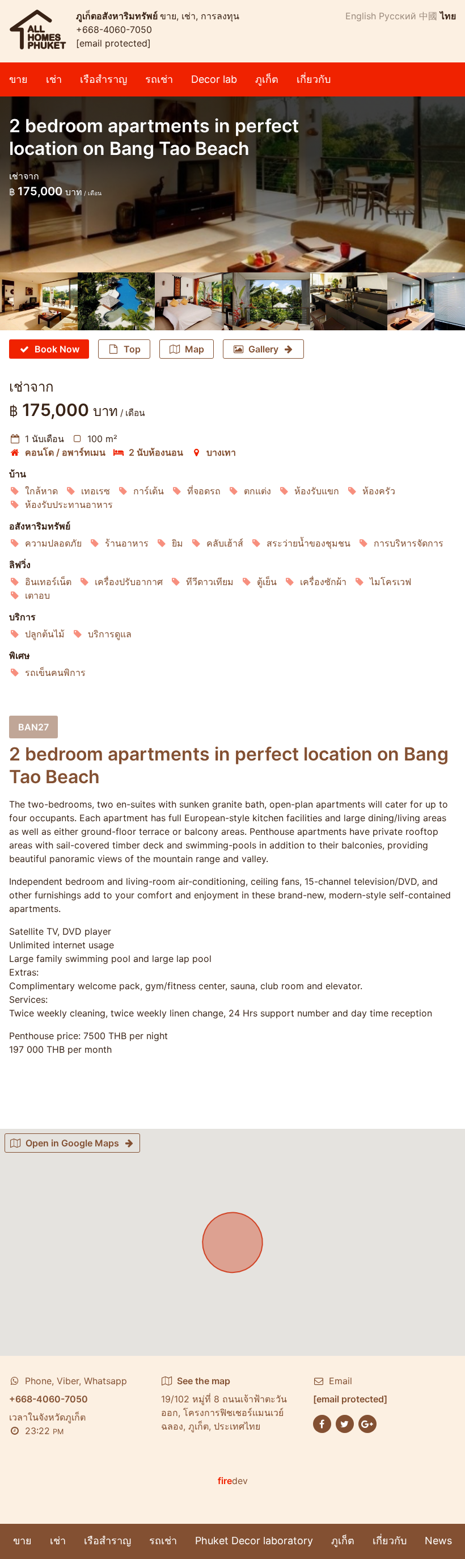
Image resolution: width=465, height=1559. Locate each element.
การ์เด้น (148, 491)
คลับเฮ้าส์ (224, 543)
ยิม (177, 543)
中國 (428, 16)
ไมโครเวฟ (390, 581)
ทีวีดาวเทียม (210, 581)
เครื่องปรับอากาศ (129, 581)
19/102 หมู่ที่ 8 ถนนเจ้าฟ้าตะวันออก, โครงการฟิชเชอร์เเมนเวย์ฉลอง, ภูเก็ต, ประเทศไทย (224, 1403)
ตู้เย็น (267, 581)
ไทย (448, 16)
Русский (397, 16)
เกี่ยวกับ (314, 79)
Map (194, 349)
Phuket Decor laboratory (254, 1541)
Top (132, 349)
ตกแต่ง (257, 491)
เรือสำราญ (103, 79)
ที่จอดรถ (204, 491)
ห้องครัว (378, 491)
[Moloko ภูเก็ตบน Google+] (367, 1423)
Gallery (263, 349)
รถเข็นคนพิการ (55, 672)
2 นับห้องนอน (156, 452)
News (438, 1541)
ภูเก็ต (266, 79)
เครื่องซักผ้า (323, 581)
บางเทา (221, 452)
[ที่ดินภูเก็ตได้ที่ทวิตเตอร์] (345, 1423)
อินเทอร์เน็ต (48, 581)
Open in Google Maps (72, 1143)
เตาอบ (37, 595)
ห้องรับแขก (316, 491)
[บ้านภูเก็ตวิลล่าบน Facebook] (322, 1423)
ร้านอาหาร (127, 543)
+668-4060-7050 (114, 29)
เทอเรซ (95, 491)
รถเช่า (159, 79)
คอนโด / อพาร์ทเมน (65, 452)
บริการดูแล (110, 634)
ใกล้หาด (41, 491)
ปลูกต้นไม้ (45, 634)
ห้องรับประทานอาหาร (69, 504)
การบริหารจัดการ (408, 543)
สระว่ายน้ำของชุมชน (308, 543)
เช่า (54, 79)
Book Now (57, 349)
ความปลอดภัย (53, 543)
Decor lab (214, 79)
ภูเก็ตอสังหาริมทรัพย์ (118, 16)
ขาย (18, 79)
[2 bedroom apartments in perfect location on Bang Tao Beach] (39, 301)
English (360, 16)
